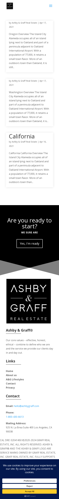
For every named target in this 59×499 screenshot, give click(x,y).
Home (9, 371)
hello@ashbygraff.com (26, 406)
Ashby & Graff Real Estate (24, 22)
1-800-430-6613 (15, 416)
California (22, 136)
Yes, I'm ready (29, 243)
